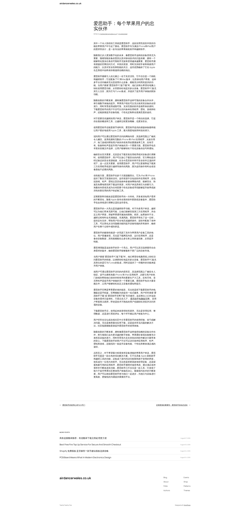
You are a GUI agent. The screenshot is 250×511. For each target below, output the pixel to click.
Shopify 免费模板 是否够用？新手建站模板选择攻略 (84, 451)
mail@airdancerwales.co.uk (108, 34)
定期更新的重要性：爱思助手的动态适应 (172, 405)
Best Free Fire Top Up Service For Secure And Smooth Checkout (90, 444)
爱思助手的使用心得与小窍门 (73, 405)
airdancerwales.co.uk (70, 3)
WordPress (187, 505)
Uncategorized (122, 34)
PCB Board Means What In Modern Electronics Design (85, 457)
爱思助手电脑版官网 (140, 298)
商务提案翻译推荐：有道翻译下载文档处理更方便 (83, 438)
